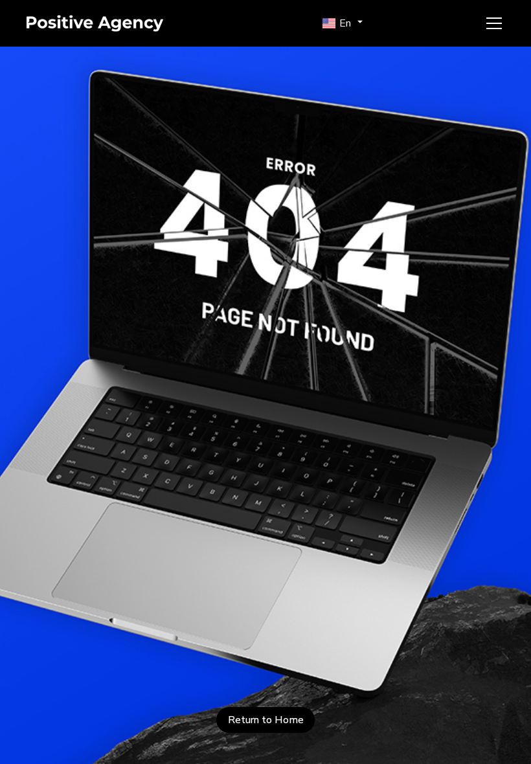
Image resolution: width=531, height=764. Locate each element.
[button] (344, 23)
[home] (118, 23)
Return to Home (266, 720)
